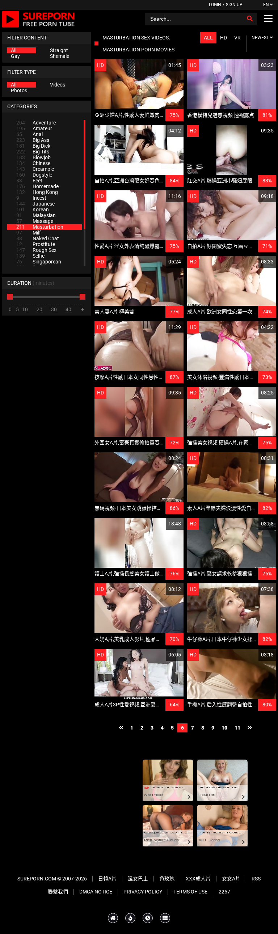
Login (215, 4)
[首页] (113, 918)
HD (223, 38)
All (13, 50)
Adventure (36, 123)
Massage (34, 221)
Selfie (30, 256)
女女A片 (231, 879)
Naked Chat (37, 238)
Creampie (35, 169)
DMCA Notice (95, 892)
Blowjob (33, 157)
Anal (29, 134)
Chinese (33, 163)
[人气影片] (130, 918)
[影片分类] (165, 918)
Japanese (35, 204)
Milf (28, 233)
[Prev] (121, 727)
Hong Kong (37, 192)
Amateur (34, 128)
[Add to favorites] (160, 65)
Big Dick (33, 146)
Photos (19, 90)
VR (237, 38)
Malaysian (36, 215)
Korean (32, 209)
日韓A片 (107, 879)
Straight (59, 50)
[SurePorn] (38, 19)
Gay (15, 56)
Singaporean (38, 262)
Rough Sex (36, 250)
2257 (224, 892)
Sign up (234, 4)
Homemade (37, 186)
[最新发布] (148, 918)
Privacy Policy (142, 892)
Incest (31, 198)
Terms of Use (190, 892)
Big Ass (32, 140)
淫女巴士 (138, 879)
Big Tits (32, 152)
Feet (29, 180)
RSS (256, 879)
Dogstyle (34, 175)
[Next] (250, 727)
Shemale (59, 56)
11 (237, 728)
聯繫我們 (58, 892)
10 (224, 728)
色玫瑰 (166, 879)
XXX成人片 (198, 879)
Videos (57, 85)
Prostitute (35, 244)
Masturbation (39, 227)
